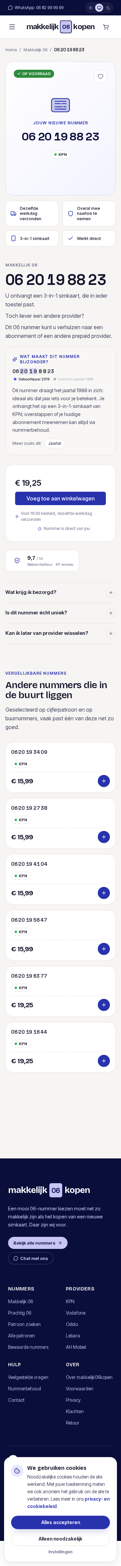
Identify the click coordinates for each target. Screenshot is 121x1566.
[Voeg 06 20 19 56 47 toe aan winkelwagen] (104, 949)
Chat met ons (34, 1258)
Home (11, 49)
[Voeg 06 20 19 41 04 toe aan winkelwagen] (104, 893)
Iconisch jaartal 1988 (75, 379)
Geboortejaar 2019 (33, 379)
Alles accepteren (60, 1522)
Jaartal (54, 443)
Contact (16, 1400)
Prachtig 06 (19, 1313)
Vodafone (75, 1313)
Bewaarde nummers (28, 1347)
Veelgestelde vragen (28, 1377)
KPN (70, 1301)
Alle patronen (21, 1335)
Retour (72, 1423)
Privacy (73, 1400)
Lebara (73, 1335)
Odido (72, 1324)
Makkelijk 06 (35, 49)
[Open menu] (12, 26)
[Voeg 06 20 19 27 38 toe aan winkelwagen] (104, 837)
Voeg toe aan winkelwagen (61, 498)
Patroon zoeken (24, 1324)
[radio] (90, 8)
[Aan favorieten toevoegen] (100, 76)
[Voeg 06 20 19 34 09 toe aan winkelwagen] (104, 781)
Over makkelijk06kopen (89, 1377)
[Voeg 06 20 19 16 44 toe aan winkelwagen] (104, 1061)
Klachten (75, 1411)
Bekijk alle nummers (34, 1243)
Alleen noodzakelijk (60, 1539)
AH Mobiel (76, 1347)
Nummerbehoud (24, 1388)
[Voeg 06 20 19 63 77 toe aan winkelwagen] (104, 1005)
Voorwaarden (79, 1388)
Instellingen (60, 1551)
